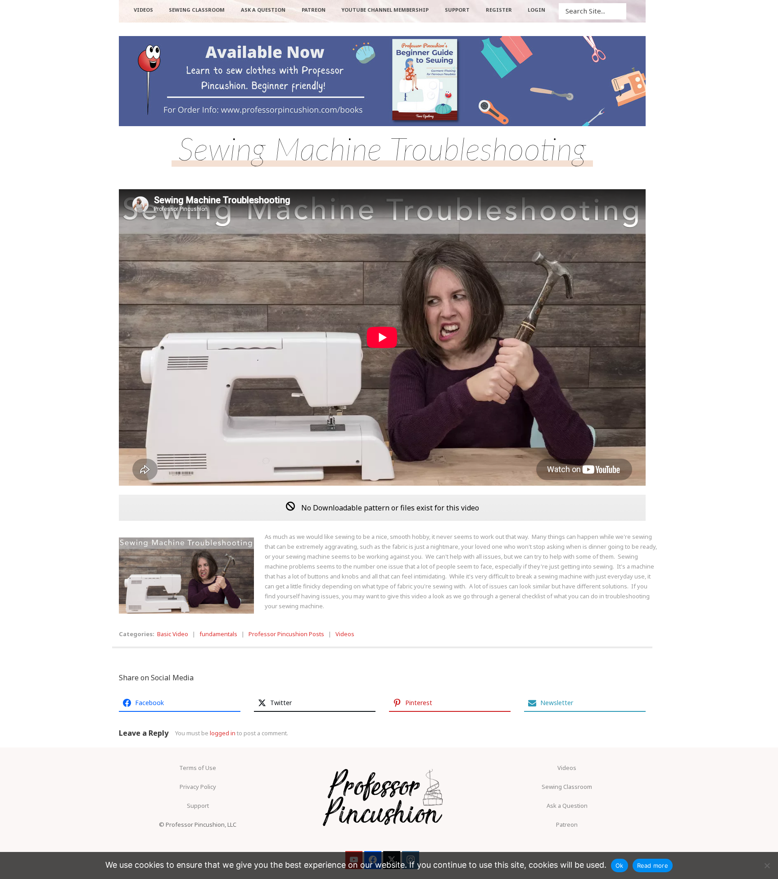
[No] (766, 865)
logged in (222, 733)
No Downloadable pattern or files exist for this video (389, 508)
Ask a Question (567, 806)
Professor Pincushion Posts (286, 634)
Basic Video (172, 634)
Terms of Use (197, 768)
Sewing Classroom (567, 787)
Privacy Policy (198, 787)
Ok (619, 865)
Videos (344, 634)
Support (198, 806)
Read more (652, 865)
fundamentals (218, 634)
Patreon (567, 824)
